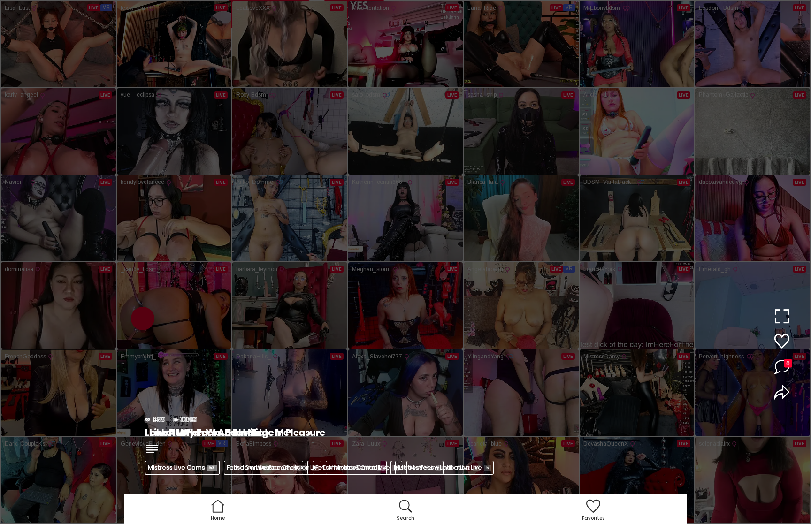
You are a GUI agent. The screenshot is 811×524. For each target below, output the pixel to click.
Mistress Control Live (363, 467)
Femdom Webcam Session (272, 467)
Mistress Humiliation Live (449, 467)
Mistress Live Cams (181, 467)
